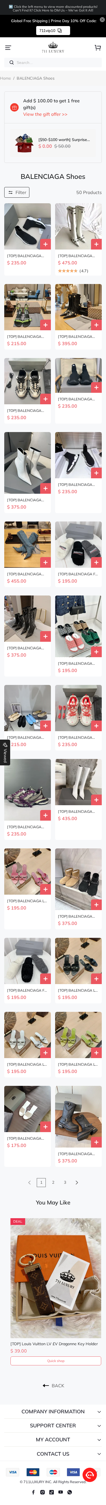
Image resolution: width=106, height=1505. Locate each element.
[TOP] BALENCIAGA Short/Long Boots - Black (75, 1154)
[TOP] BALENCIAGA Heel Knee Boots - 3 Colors (75, 256)
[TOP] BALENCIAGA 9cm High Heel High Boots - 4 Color (24, 574)
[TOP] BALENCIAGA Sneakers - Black (24, 256)
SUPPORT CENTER (53, 1425)
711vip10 (47, 30)
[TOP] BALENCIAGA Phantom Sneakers (24, 827)
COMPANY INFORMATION (53, 1411)
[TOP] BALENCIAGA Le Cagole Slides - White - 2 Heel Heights (26, 1064)
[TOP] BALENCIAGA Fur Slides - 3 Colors (78, 574)
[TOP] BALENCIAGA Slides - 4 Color (24, 1138)
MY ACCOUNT (53, 1439)
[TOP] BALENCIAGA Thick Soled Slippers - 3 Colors (77, 663)
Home (5, 78)
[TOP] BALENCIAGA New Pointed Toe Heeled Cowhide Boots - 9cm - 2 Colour (27, 500)
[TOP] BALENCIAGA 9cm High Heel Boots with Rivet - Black (24, 648)
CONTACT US (53, 1454)
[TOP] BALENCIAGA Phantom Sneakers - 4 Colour (77, 399)
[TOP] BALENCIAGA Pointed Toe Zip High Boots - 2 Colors (75, 811)
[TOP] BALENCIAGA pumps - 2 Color (24, 336)
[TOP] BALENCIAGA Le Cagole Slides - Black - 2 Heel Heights (78, 990)
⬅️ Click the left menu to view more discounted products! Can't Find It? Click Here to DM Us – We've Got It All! (53, 8)
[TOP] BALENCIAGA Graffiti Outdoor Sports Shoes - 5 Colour (77, 737)
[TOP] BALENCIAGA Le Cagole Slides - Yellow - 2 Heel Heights (77, 1064)
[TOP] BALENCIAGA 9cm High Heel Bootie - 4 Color (77, 336)
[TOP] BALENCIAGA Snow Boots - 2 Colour (76, 916)
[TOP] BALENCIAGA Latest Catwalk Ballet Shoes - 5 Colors (25, 737)
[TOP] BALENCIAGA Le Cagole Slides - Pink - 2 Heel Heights (26, 901)
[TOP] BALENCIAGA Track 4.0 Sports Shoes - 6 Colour (27, 410)
